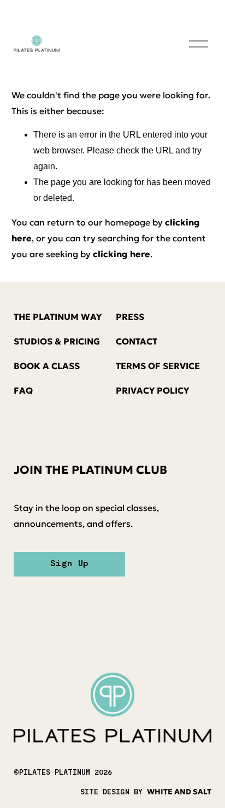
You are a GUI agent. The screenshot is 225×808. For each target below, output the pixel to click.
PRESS (130, 316)
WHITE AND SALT (179, 792)
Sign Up (69, 564)
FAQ (23, 390)
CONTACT (136, 341)
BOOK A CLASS (47, 365)
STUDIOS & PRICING (57, 341)
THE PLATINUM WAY (58, 316)
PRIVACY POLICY (152, 390)
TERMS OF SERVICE (158, 365)
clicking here (121, 253)
